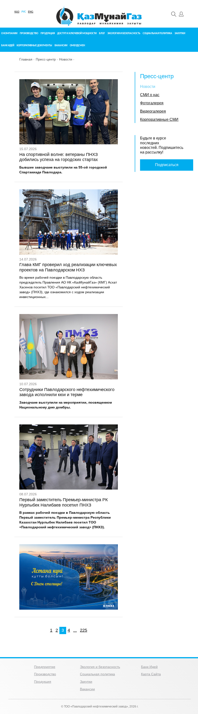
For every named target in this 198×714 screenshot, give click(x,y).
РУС (23, 11)
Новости (65, 59)
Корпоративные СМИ (159, 119)
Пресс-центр (46, 59)
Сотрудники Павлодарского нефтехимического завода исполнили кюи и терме (66, 392)
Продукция (48, 33)
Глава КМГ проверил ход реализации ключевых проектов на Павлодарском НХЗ (68, 267)
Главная (25, 59)
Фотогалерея (151, 103)
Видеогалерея (153, 111)
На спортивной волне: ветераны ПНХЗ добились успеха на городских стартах (58, 157)
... (75, 630)
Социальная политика (157, 33)
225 (83, 630)
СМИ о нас (149, 95)
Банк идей (7, 45)
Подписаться (166, 165)
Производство (29, 33)
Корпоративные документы (34, 45)
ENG (30, 11)
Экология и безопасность (123, 33)
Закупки (180, 33)
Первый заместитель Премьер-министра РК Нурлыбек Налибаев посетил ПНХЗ (63, 502)
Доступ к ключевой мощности (77, 33)
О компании (9, 33)
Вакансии (61, 45)
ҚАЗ (16, 11)
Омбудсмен (77, 45)
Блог (102, 33)
